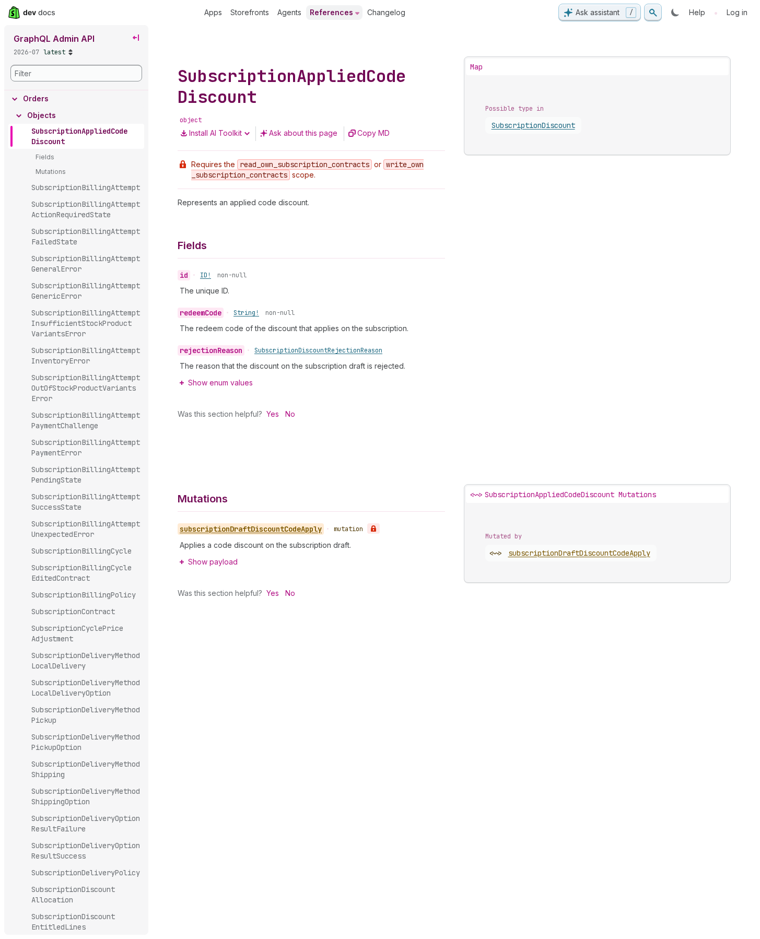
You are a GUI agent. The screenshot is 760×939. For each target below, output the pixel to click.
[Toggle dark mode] (675, 12)
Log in (737, 12)
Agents (289, 12)
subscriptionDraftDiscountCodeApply (579, 553)
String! (246, 313)
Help (697, 12)
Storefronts (249, 12)
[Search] (653, 12)
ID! (205, 275)
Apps (213, 12)
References (331, 12)
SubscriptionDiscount (533, 125)
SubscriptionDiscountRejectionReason (318, 350)
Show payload (213, 561)
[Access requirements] (373, 528)
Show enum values (220, 382)
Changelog (386, 12)
